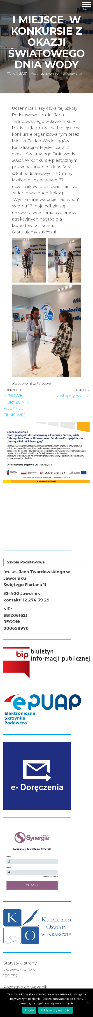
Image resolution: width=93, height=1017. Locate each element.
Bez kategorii (40, 383)
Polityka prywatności (56, 1010)
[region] (46, 482)
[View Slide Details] (46, 452)
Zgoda (29, 1010)
